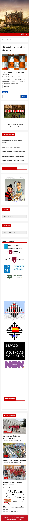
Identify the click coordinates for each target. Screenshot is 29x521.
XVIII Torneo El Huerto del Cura (11, 147)
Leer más (7, 86)
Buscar (5, 92)
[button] (2, 34)
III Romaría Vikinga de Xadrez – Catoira (13, 160)
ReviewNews (10, 519)
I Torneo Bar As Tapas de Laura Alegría (13, 156)
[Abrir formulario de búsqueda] (26, 34)
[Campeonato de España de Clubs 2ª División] (14, 426)
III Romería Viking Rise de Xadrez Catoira (13, 151)
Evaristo (5, 76)
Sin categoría (8, 431)
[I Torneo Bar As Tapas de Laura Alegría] (14, 497)
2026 (6, 456)
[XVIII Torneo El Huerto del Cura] (14, 450)
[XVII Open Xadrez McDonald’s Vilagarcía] (14, 62)
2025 (5, 68)
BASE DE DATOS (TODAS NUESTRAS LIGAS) (14, 121)
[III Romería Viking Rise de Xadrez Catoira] (14, 472)
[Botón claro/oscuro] (22, 34)
